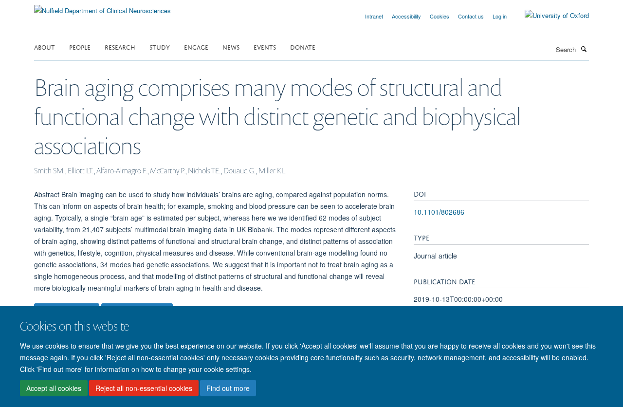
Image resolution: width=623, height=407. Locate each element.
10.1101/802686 (439, 212)
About (44, 46)
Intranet (374, 16)
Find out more (228, 388)
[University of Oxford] (549, 15)
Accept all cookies (53, 388)
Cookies (439, 16)
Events (265, 46)
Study (159, 46)
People (80, 46)
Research (120, 46)
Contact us (471, 16)
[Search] (583, 48)
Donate (302, 46)
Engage (196, 46)
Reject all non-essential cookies (143, 388)
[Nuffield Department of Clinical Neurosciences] (102, 7)
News (230, 46)
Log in (500, 16)
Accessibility (406, 16)
